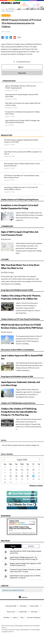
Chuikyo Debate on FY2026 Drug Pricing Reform (19, 199)
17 (10, 476)
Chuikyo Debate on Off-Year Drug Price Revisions (20, 319)
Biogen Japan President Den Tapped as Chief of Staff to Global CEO (25, 564)
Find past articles (36, 486)
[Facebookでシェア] (3, 37)
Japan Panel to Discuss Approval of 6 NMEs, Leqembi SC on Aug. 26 (23, 153)
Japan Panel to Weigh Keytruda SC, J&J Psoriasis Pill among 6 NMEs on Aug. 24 (20, 188)
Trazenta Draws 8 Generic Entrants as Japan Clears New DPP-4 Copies (25, 570)
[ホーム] (10, 3)
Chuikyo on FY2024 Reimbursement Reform (18, 403)
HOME (3, 11)
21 (33, 476)
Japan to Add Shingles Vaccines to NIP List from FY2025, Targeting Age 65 (20, 87)
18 (16, 476)
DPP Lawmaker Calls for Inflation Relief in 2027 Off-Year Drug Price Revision (22, 165)
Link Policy (34, 612)
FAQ (22, 617)
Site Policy (23, 606)
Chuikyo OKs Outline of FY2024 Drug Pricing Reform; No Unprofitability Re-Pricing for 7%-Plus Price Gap (19, 411)
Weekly (13, 546)
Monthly (31, 546)
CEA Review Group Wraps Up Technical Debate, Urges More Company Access (21, 176)
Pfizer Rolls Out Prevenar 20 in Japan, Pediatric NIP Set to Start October (22, 104)
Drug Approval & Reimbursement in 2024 (17, 376)
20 (27, 476)
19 (22, 476)
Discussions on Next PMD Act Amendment (17, 350)
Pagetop (24, 597)
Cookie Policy (23, 612)
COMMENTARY (7, 226)
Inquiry (15, 617)
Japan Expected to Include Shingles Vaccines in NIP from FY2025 (21, 95)
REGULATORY (10, 11)
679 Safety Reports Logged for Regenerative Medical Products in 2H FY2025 (21, 141)
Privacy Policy (34, 606)
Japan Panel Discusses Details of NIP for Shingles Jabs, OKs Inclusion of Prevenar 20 (22, 121)
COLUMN (4, 259)
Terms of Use (11, 612)
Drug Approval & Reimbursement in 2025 (17, 290)
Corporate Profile (10, 606)
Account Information (33, 617)
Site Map (6, 617)
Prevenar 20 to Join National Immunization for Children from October (22, 113)
